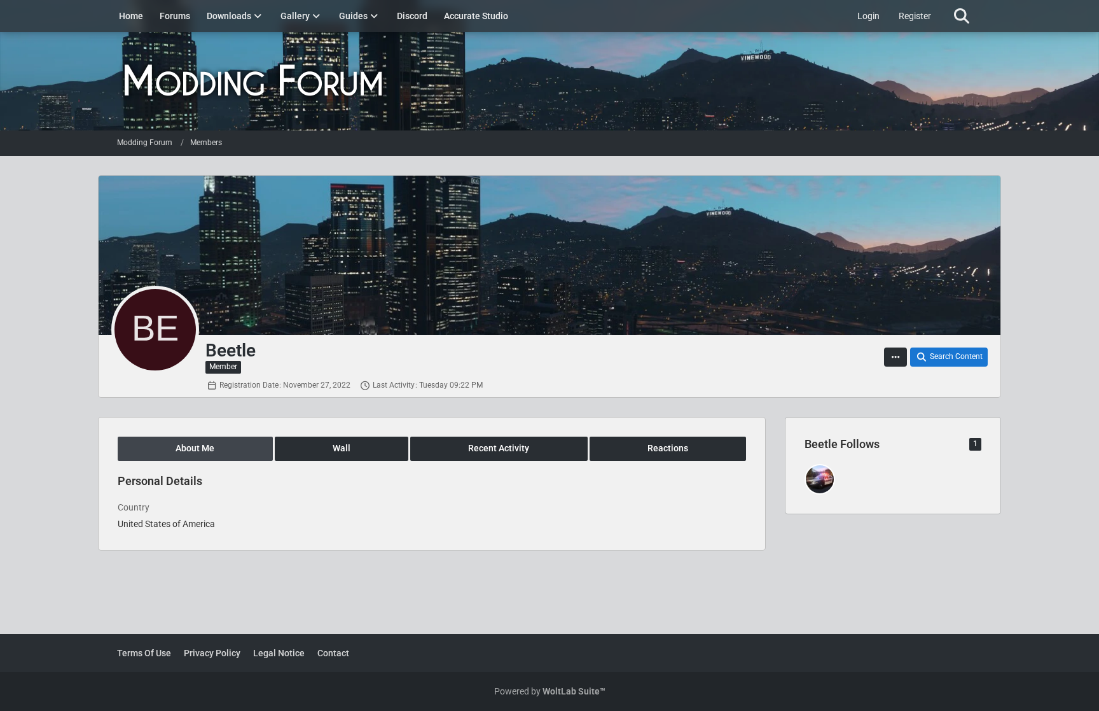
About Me (195, 448)
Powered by (549, 691)
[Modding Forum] (549, 81)
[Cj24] (820, 479)
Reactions (667, 448)
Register (915, 16)
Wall (341, 448)
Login (868, 16)
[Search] (961, 16)
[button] (895, 357)
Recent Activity (498, 448)
